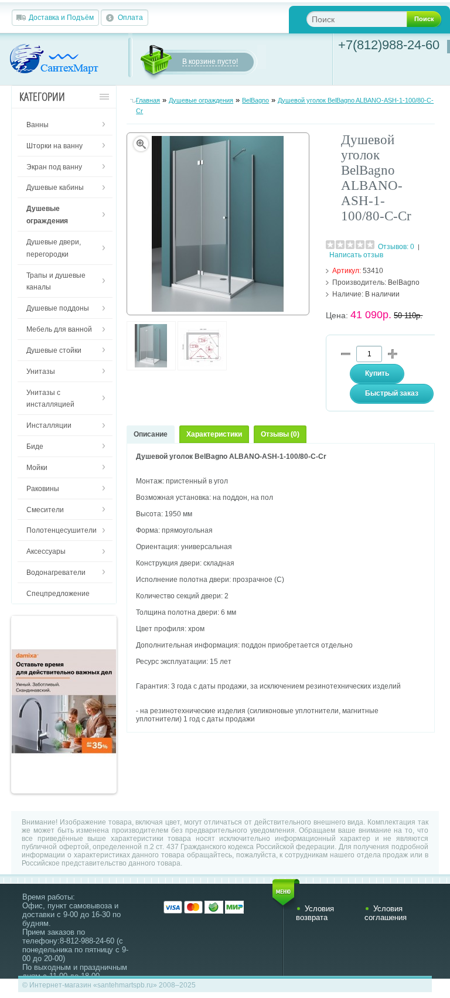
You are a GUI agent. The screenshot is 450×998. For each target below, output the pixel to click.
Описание (151, 434)
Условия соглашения (385, 913)
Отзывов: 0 (396, 247)
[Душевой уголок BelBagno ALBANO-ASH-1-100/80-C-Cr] (151, 368)
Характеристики (214, 434)
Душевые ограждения (201, 100)
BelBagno (255, 100)
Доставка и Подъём (61, 17)
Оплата (130, 17)
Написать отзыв (356, 255)
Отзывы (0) (280, 434)
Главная (148, 100)
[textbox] (365, 19)
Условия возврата (315, 913)
